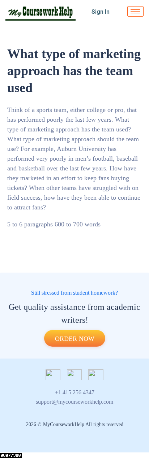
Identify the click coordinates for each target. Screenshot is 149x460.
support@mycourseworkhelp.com (74, 402)
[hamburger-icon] (135, 11)
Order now (74, 338)
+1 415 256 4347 (74, 392)
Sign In (100, 11)
